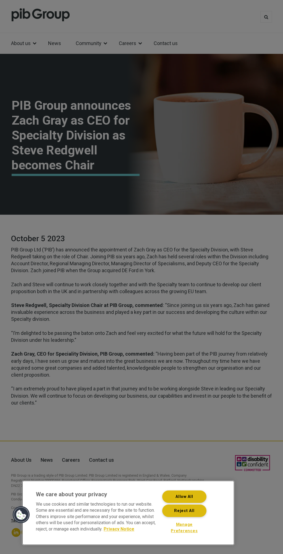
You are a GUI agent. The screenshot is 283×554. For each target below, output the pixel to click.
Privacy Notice (119, 529)
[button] (21, 515)
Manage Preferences (184, 527)
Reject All (184, 510)
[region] (128, 513)
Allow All (184, 496)
